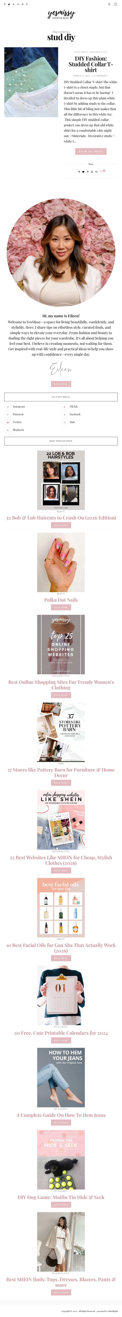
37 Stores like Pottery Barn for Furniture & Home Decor (61, 772)
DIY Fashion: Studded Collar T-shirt (91, 63)
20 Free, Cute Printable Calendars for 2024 (61, 1033)
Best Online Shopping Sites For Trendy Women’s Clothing (61, 685)
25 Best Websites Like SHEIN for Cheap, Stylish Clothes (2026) (61, 860)
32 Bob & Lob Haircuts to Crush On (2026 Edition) (61, 517)
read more (61, 384)
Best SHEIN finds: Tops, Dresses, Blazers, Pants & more (61, 1282)
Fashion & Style (98, 52)
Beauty (61, 511)
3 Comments (100, 75)
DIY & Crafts (81, 52)
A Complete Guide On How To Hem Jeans (61, 1115)
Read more (61, 525)
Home (61, 763)
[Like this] (101, 171)
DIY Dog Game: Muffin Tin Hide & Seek (61, 1197)
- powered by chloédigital (106, 1311)
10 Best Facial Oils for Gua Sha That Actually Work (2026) (61, 948)
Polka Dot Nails (61, 600)
